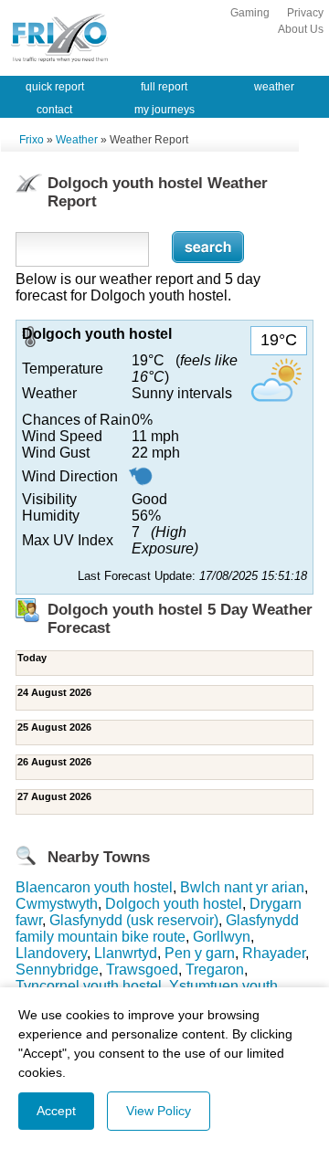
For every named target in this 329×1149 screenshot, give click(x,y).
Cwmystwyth (57, 904)
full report (164, 86)
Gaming (250, 12)
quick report (55, 86)
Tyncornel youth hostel (89, 986)
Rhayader (273, 953)
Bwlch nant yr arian (242, 887)
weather (274, 86)
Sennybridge (57, 969)
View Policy (158, 1110)
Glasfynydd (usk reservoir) (133, 920)
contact (54, 109)
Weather (77, 139)
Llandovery (51, 953)
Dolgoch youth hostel (173, 904)
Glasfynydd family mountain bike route (157, 928)
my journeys (164, 109)
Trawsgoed (142, 969)
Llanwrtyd (125, 953)
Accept (56, 1110)
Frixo (31, 139)
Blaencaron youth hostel (94, 887)
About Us (301, 29)
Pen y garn (199, 953)
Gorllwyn (221, 936)
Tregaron (215, 969)
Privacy (305, 12)
